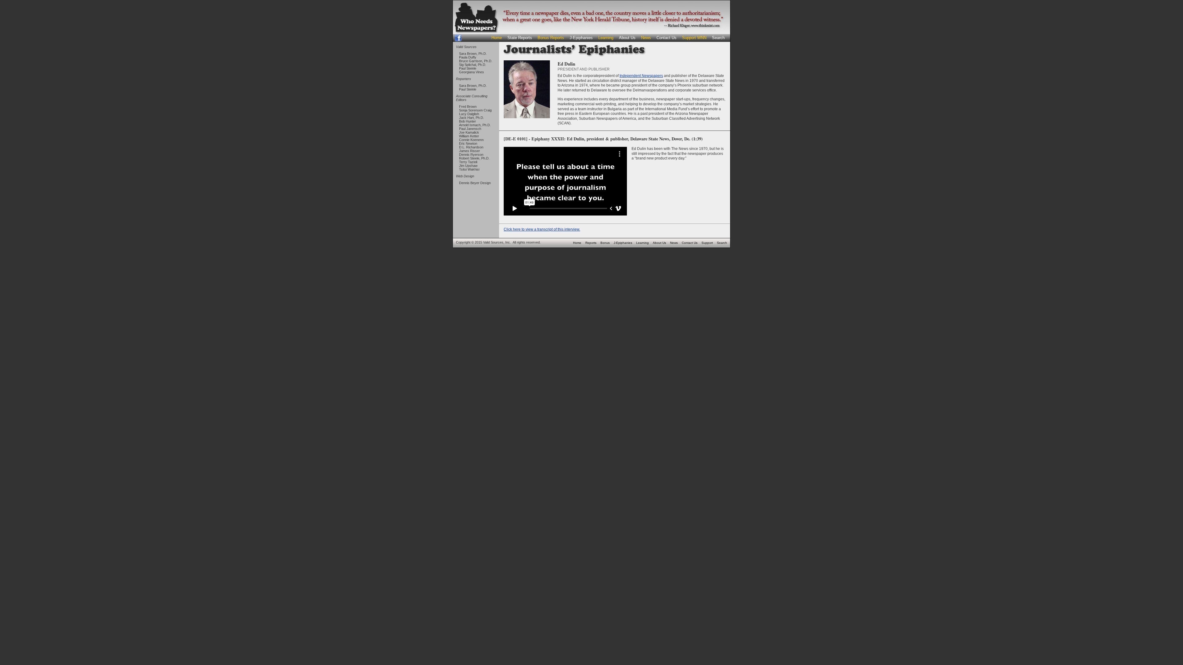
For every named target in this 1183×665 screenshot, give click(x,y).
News (646, 37)
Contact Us (667, 37)
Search (718, 37)
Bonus (605, 242)
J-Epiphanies (581, 37)
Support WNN (694, 37)
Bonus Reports (551, 37)
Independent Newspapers (641, 76)
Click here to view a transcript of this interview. (542, 229)
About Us (627, 37)
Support (707, 242)
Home (496, 37)
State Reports (519, 37)
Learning (605, 37)
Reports (590, 242)
